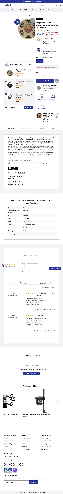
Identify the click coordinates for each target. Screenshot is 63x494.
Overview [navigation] (11, 128)
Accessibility (44, 444)
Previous (5, 401)
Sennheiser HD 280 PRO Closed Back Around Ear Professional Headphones (24, 95)
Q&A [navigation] (53, 128)
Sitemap (24, 446)
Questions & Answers (31, 355)
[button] (60, 5)
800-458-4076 (14, 457)
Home (5, 15)
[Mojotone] (13, 171)
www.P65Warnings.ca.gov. (41, 163)
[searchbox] (13, 283)
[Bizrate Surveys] (9, 471)
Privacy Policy (44, 438)
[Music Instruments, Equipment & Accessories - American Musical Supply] (8, 5)
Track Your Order (8, 441)
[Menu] (3, 5)
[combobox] (47, 5)
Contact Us (7, 438)
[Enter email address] (18, 482)
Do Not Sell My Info (46, 441)
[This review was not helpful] (53, 309)
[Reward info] (48, 43)
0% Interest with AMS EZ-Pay (49, 49)
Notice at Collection (46, 446)
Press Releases (26, 449)
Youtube (5, 464)
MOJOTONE (21, 173)
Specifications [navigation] (26, 128)
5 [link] (44, 31)
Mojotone (39, 19)
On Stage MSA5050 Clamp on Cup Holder (36, 414)
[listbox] (47, 61)
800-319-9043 (47, 120)
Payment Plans (26, 441)
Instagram (10, 464)
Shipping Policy (8, 444)
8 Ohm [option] (39, 61)
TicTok (19, 464)
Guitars (11, 15)
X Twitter (23, 464)
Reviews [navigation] (41, 128)
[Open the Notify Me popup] (39, 88)
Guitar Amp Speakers (28, 15)
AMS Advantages (26, 438)
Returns (6, 446)
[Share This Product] (33, 20)
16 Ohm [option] (47, 61)
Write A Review (55, 268)
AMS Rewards (26, 444)
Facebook (14, 464)
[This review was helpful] (50, 309)
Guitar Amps (18, 15)
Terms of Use (44, 449)
